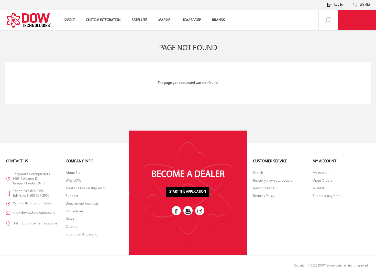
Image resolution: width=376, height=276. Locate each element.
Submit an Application (82, 234)
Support (72, 196)
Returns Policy (263, 196)
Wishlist (318, 188)
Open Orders (322, 181)
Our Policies (74, 211)
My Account (322, 173)
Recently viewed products (272, 181)
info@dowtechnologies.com (34, 213)
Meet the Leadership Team (86, 188)
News (70, 219)
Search (258, 173)
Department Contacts (82, 204)
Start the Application (187, 192)
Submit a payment (327, 196)
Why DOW (73, 181)
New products (263, 188)
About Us (73, 173)
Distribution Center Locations (35, 223)
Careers (71, 227)
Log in (338, 4)
